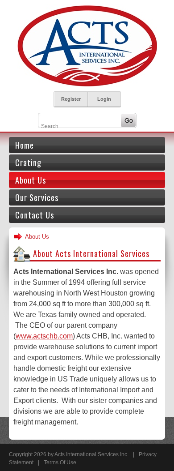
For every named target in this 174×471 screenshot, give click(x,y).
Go (128, 120)
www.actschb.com (44, 336)
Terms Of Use (60, 462)
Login (104, 99)
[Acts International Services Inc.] (87, 45)
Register (71, 99)
